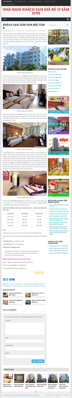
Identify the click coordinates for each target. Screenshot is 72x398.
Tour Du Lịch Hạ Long (54, 74)
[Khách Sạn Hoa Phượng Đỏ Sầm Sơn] (30, 378)
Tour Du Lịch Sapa (53, 80)
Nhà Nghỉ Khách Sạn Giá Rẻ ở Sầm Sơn (36, 11)
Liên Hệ (66, 395)
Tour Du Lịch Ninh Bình (55, 77)
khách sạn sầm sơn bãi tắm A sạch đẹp (34, 286)
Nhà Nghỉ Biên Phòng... (35, 1)
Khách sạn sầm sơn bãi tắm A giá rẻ (13, 286)
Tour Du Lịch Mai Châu (54, 83)
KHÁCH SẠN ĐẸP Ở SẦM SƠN (57, 216)
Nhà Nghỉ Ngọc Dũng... (20, 1)
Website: (7, 353)
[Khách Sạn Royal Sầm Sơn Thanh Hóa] (64, 378)
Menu (5, 19)
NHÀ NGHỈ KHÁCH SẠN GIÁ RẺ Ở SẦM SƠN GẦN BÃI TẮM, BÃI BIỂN (58, 232)
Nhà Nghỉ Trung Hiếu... (9, 4)
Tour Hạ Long (52, 71)
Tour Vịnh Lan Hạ (53, 91)
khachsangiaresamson (8, 30)
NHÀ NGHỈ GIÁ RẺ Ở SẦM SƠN (58, 209)
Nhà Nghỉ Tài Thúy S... (51, 1)
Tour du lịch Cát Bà (53, 88)
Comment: (8, 320)
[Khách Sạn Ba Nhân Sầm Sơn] (8, 378)
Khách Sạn (34, 30)
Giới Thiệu (49, 395)
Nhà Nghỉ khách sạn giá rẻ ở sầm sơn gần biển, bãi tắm (30, 41)
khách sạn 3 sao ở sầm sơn (33, 114)
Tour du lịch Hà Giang (54, 85)
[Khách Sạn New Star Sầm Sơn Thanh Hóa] (53, 378)
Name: (7, 338)
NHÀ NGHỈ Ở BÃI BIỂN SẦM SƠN (59, 211)
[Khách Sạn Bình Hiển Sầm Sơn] (19, 378)
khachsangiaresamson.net (10, 203)
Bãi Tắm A (28, 30)
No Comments (42, 30)
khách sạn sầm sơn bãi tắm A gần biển (33, 284)
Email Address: (9, 345)
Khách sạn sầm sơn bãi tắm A (14, 284)
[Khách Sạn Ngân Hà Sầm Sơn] (42, 378)
